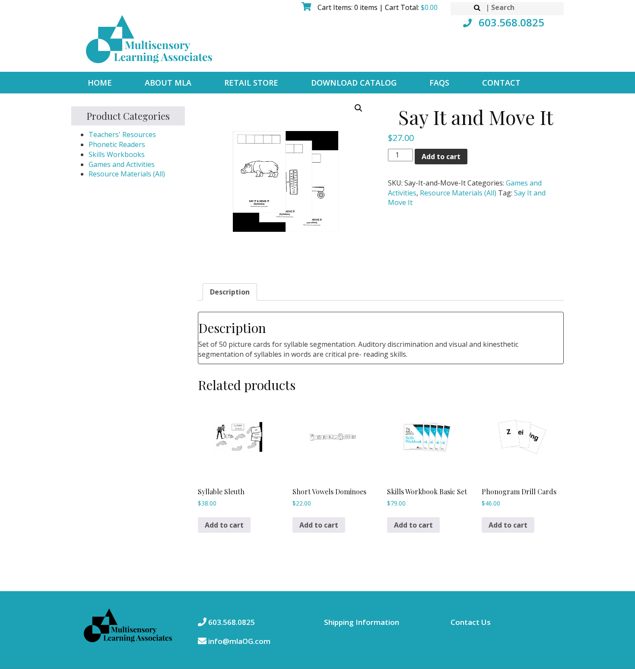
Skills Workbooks (117, 154)
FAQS (439, 82)
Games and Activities (122, 164)
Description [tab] (230, 292)
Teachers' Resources (122, 134)
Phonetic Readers (117, 144)
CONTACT (501, 82)
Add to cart (441, 156)
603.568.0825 (510, 22)
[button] (358, 108)
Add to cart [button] (224, 525)
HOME (100, 82)
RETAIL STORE (251, 82)
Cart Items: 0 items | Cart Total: (377, 7)
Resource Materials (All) (127, 174)
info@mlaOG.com (238, 641)
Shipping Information (361, 622)
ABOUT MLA (168, 82)
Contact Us (471, 622)
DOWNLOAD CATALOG (354, 82)
